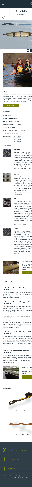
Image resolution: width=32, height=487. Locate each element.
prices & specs (11, 105)
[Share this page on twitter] (28, 50)
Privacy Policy (25, 477)
